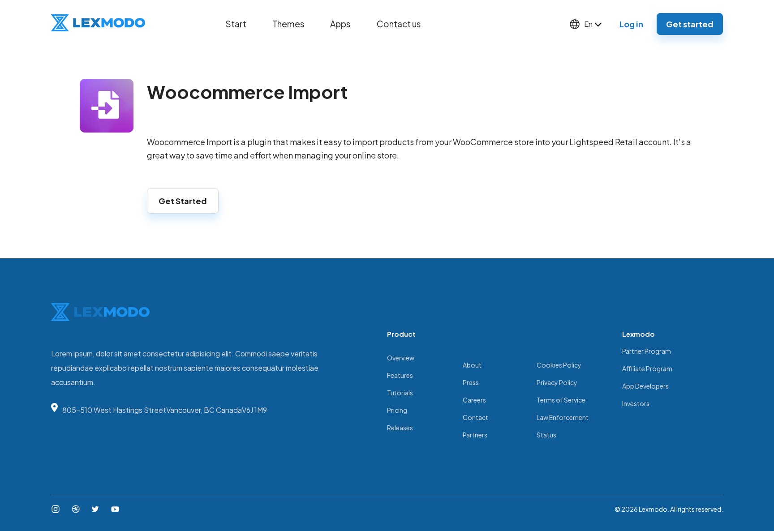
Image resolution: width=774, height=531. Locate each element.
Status (546, 435)
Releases (400, 428)
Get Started (183, 201)
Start (235, 23)
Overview (400, 358)
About (472, 365)
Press (471, 382)
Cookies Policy (559, 365)
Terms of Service (561, 400)
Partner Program (646, 351)
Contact (475, 417)
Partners (475, 435)
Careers (474, 400)
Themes (288, 23)
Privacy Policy (557, 382)
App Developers (645, 386)
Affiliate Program (647, 368)
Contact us (399, 23)
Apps (340, 23)
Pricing (397, 410)
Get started (690, 24)
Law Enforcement (563, 417)
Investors (635, 403)
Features (400, 375)
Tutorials (400, 393)
